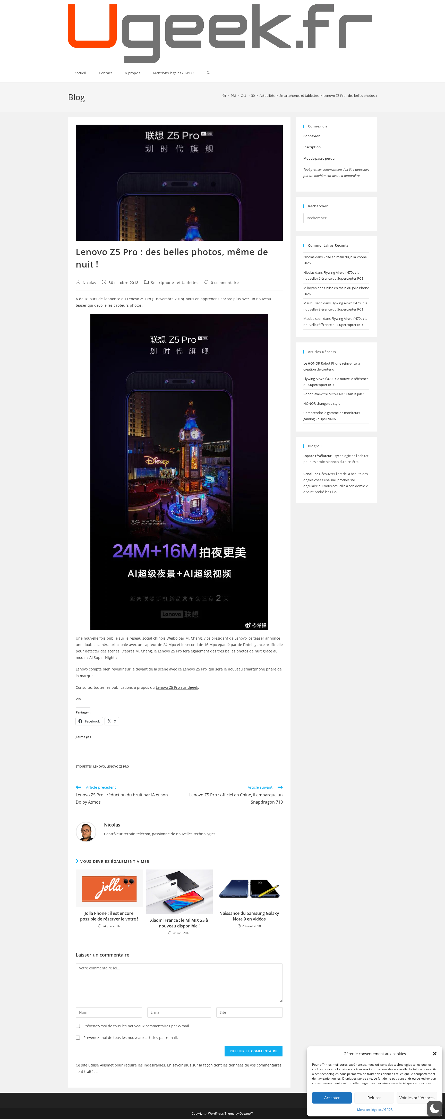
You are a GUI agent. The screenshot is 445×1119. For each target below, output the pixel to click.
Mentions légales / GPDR (374, 1109)
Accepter (332, 1097)
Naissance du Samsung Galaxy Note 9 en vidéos (249, 916)
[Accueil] (224, 95)
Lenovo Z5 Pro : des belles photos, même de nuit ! (361, 95)
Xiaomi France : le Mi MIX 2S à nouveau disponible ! (179, 923)
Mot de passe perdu (319, 158)
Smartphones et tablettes (174, 282)
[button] (434, 1053)
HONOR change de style (321, 403)
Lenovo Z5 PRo (118, 766)
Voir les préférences (416, 1097)
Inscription (312, 147)
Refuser (374, 1097)
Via (78, 698)
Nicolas (89, 282)
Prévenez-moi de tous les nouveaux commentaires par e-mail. (136, 1025)
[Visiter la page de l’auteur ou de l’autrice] (86, 831)
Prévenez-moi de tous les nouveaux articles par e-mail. (130, 1037)
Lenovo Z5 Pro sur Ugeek (177, 687)
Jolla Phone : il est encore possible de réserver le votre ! (109, 916)
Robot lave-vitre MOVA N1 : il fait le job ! (333, 394)
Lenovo (99, 766)
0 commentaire (225, 282)
